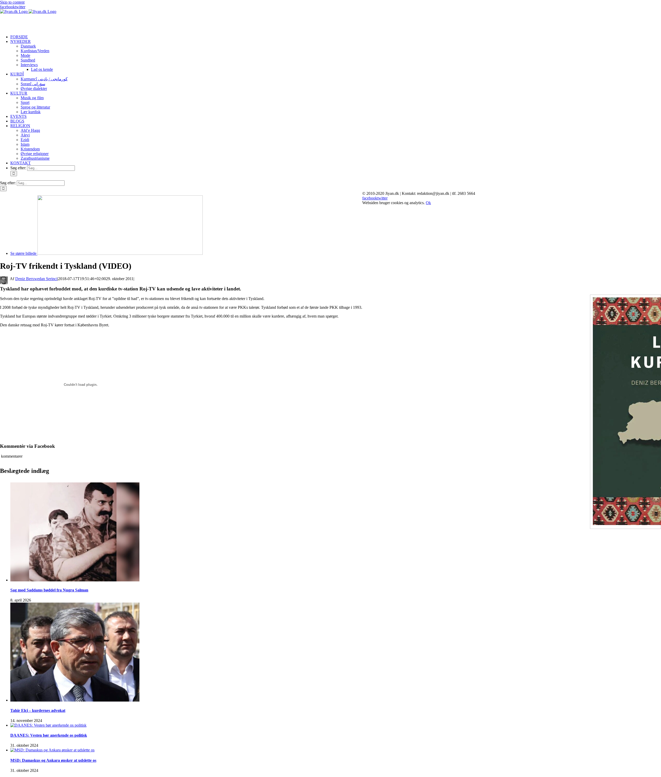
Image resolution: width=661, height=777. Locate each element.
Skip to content (12, 2)
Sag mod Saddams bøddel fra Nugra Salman (49, 590)
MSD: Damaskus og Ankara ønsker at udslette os (53, 760)
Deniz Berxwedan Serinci (36, 278)
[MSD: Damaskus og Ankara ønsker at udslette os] (52, 750)
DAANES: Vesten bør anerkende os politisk (48, 735)
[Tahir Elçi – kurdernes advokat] (74, 700)
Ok (428, 203)
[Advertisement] (60, 21)
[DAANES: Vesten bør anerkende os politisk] (48, 725)
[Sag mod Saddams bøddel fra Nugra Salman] (74, 580)
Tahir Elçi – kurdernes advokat (37, 710)
